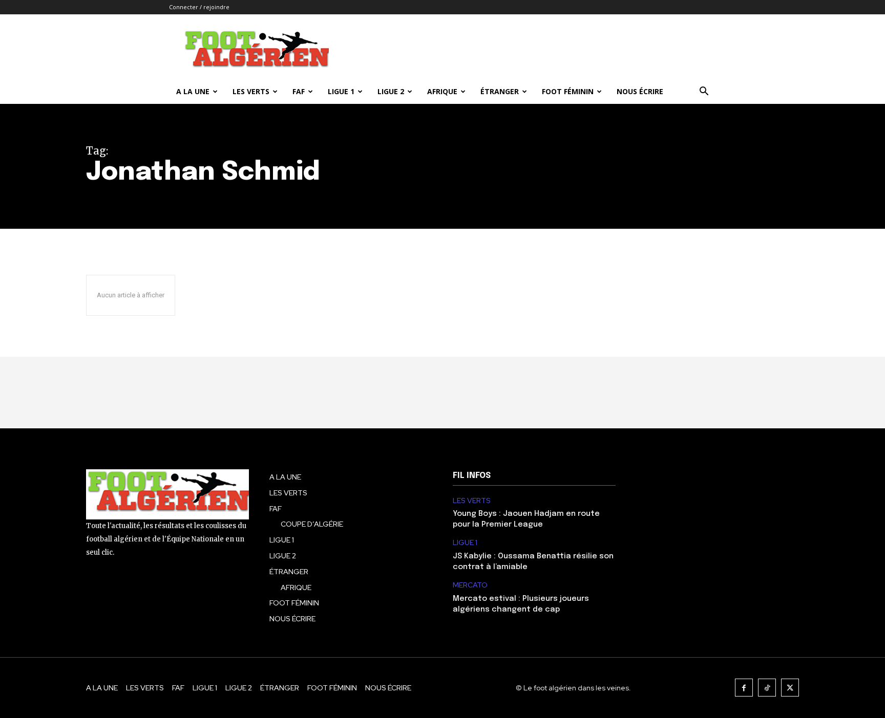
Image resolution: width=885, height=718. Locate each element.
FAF (298, 91)
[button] (703, 92)
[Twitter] (790, 688)
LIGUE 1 (341, 91)
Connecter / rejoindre (199, 7)
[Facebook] (744, 688)
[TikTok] (767, 688)
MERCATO (470, 585)
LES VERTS (251, 91)
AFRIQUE (442, 91)
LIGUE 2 (390, 91)
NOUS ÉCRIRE (640, 91)
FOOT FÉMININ (568, 91)
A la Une (192, 91)
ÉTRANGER (499, 91)
